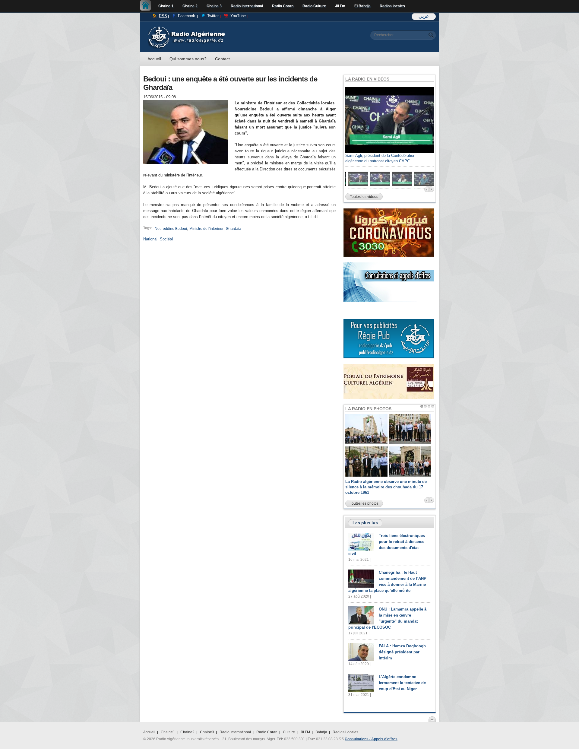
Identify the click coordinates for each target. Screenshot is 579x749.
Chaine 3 (214, 6)
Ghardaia (233, 229)
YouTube (238, 16)
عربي (424, 16)
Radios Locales (345, 732)
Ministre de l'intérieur (206, 229)
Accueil (147, 6)
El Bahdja (362, 6)
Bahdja (321, 732)
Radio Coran (282, 6)
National (150, 239)
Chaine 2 (190, 6)
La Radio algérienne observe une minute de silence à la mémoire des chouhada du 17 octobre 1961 (386, 487)
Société (166, 239)
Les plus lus (365, 522)
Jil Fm (340, 6)
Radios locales (392, 6)
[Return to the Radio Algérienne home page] (186, 27)
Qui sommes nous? (188, 58)
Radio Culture (314, 6)
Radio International (247, 6)
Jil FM (305, 732)
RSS (163, 16)
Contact (222, 58)
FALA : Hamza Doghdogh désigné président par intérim (402, 652)
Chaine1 (168, 732)
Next (431, 189)
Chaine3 (207, 732)
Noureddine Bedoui (171, 229)
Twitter (213, 16)
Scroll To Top (432, 719)
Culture (289, 732)
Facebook (186, 16)
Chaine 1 (165, 6)
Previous (426, 189)
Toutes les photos (364, 503)
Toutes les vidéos (364, 197)
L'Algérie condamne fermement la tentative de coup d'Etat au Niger (402, 682)
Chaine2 (187, 732)
